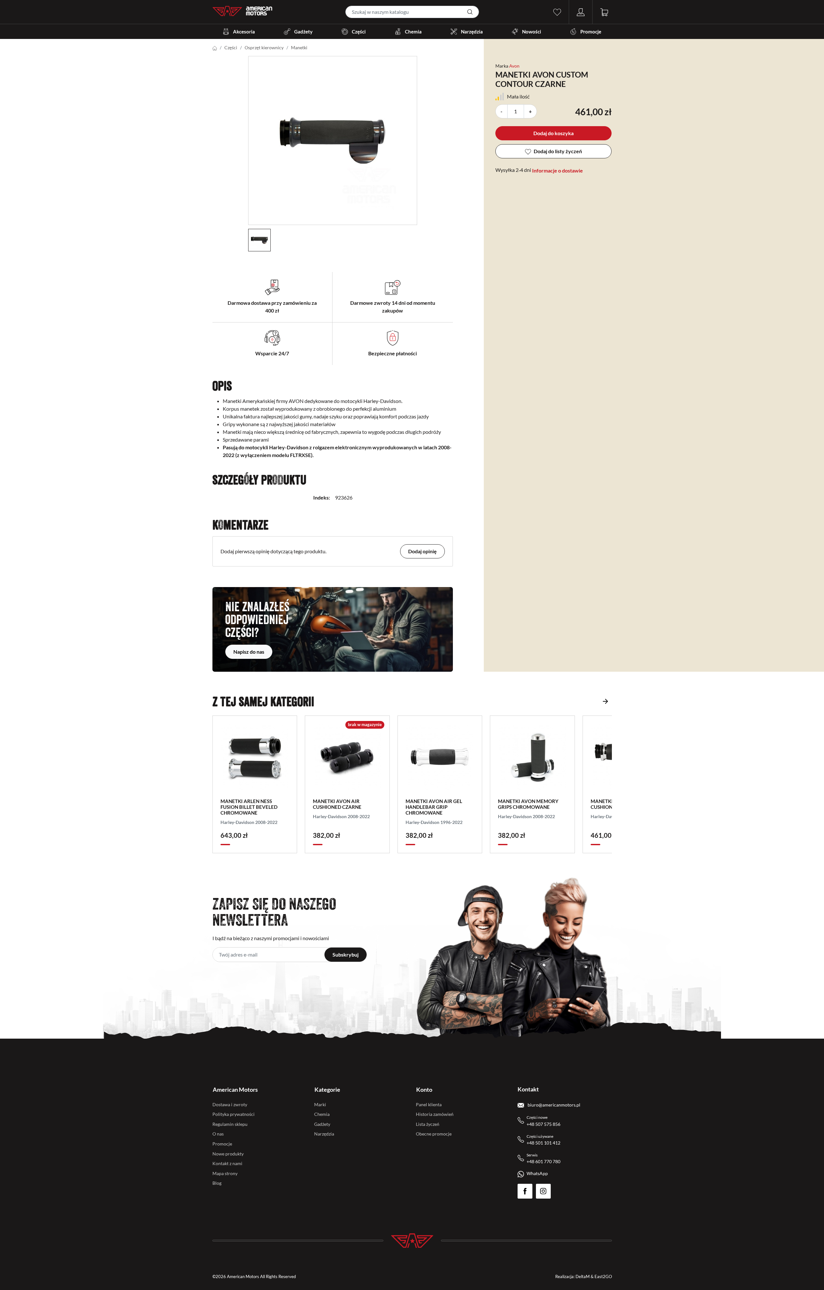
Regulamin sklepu (230, 1124)
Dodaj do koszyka (553, 133)
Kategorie (327, 1089)
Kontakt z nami (227, 1163)
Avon (514, 66)
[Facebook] (525, 1191)
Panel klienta (429, 1104)
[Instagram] (543, 1191)
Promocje (590, 31)
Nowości (531, 31)
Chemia (413, 31)
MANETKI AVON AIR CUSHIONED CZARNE (337, 804)
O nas (218, 1133)
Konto (424, 1089)
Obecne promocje (434, 1133)
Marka (501, 66)
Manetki (299, 47)
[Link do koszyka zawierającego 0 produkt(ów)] (604, 11)
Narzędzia (472, 31)
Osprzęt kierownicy (264, 47)
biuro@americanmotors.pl (553, 1105)
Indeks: (321, 497)
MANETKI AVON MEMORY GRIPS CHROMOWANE (528, 804)
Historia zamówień (435, 1114)
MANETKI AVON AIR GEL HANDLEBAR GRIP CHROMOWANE (434, 807)
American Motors (235, 1089)
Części (359, 31)
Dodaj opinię (422, 551)
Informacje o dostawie (557, 170)
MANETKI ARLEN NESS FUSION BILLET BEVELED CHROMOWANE (248, 807)
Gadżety (303, 31)
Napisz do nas (248, 652)
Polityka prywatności (233, 1114)
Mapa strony (225, 1173)
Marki (320, 1104)
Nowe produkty (228, 1153)
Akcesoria (244, 31)
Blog (216, 1183)
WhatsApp (537, 1173)
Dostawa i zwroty (229, 1104)
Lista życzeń (427, 1124)
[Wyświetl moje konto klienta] (581, 11)
